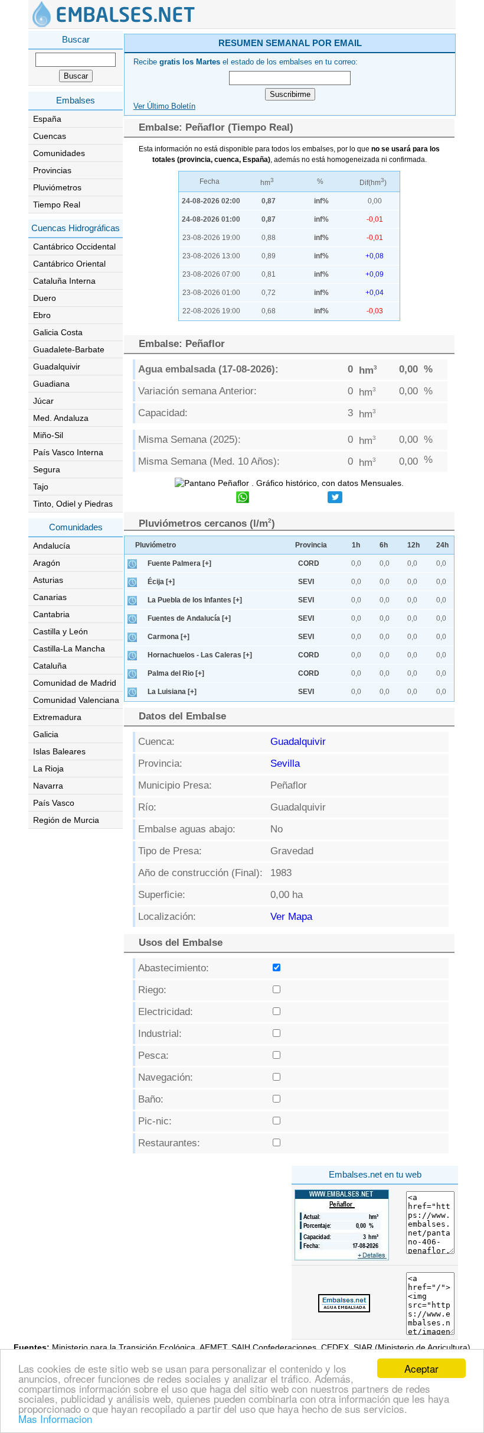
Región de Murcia (66, 820)
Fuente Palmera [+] (179, 563)
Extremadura (57, 717)
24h (442, 545)
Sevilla (285, 763)
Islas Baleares (59, 751)
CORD (308, 563)
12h (413, 545)
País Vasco (53, 803)
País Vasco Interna (68, 452)
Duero (44, 298)
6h (384, 545)
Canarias (50, 597)
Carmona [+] (168, 637)
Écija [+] (161, 582)
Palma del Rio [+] (176, 673)
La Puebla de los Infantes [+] (195, 600)
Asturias (48, 580)
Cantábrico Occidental (74, 246)
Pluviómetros (57, 187)
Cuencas (49, 136)
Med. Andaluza (61, 418)
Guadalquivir (56, 366)
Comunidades (59, 153)
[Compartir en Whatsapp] (242, 498)
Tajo (40, 486)
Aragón (46, 563)
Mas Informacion (55, 1418)
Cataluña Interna (64, 281)
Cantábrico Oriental (69, 263)
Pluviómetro (155, 545)
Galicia (45, 734)
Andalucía (51, 545)
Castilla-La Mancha (69, 648)
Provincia (311, 545)
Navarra (48, 785)
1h (356, 545)
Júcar (43, 401)
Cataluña (50, 665)
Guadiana (51, 383)
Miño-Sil (48, 435)
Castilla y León (60, 631)
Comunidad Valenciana (76, 700)
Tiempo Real (56, 204)
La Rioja (48, 768)
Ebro (42, 315)
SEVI (306, 582)
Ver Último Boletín (164, 106)
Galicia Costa (58, 332)
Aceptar (421, 1368)
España (47, 119)
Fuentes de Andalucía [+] (189, 618)
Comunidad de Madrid (74, 683)
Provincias (52, 170)
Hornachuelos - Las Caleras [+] (200, 655)
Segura (46, 469)
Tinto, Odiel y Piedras (73, 503)
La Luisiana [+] (172, 692)
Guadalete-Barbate (68, 349)
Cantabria (51, 614)
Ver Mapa (291, 916)
